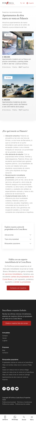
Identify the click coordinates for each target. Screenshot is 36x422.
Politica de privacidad (9, 402)
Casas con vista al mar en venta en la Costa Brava (18, 372)
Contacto (5, 352)
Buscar (24, 419)
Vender (4, 338)
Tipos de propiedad (12, 239)
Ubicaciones (9, 235)
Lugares (4, 340)
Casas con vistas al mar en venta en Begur (15, 370)
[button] (30, 43)
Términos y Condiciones (24, 402)
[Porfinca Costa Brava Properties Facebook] (4, 388)
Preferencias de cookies (22, 404)
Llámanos (5, 419)
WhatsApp (15, 419)
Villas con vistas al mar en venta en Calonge (16, 374)
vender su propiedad (22, 282)
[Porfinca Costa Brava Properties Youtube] (17, 388)
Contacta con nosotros (18, 288)
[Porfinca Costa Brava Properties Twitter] (8, 388)
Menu (32, 419)
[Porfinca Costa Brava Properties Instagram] (12, 388)
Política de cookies (8, 404)
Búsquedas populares (12, 243)
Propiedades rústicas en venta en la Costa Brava (17, 362)
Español (31, 3)
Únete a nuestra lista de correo (16, 323)
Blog (3, 350)
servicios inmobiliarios (13, 274)
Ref (24, 3)
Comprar (5, 335)
